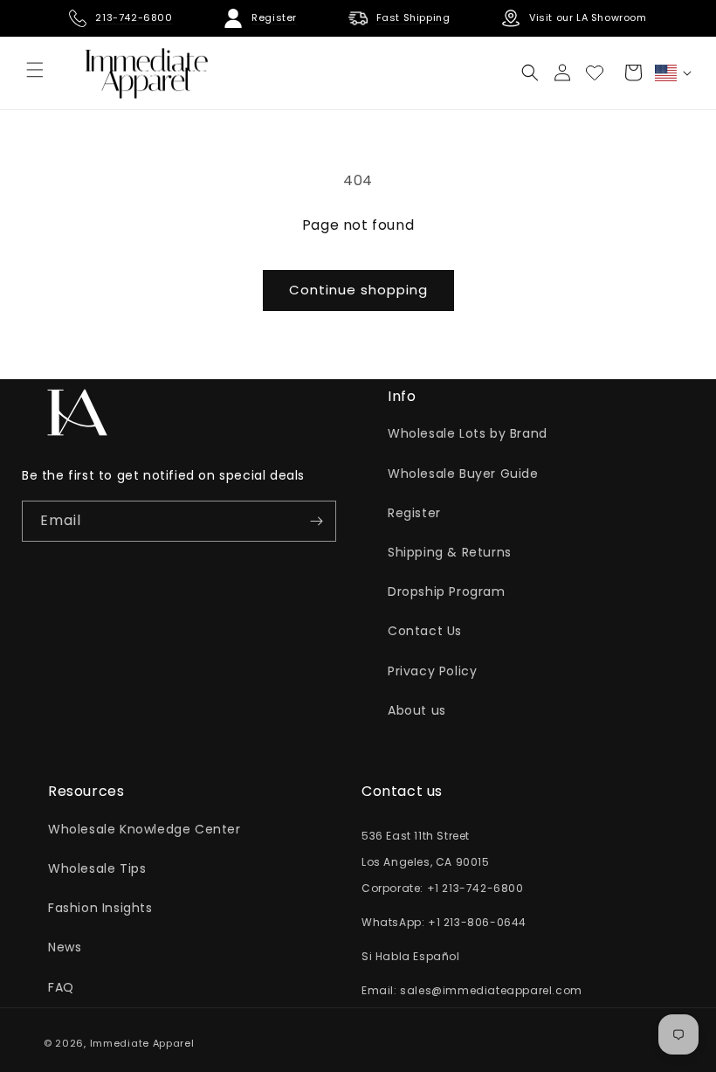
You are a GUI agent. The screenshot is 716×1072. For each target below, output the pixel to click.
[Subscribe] (316, 521)
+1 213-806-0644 (477, 922)
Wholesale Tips (97, 868)
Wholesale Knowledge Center (144, 829)
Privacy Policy (432, 671)
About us (417, 710)
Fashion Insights (100, 907)
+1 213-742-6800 (475, 888)
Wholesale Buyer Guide (463, 473)
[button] (530, 72)
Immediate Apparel (142, 1043)
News (64, 947)
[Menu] (35, 70)
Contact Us (425, 631)
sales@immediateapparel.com (491, 990)
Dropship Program (447, 591)
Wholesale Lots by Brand (467, 433)
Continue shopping (358, 289)
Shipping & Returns (450, 552)
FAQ (61, 987)
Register (414, 513)
